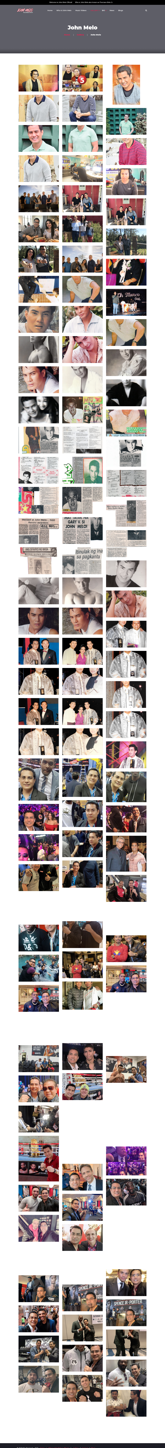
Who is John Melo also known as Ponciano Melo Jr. (94, 2)
